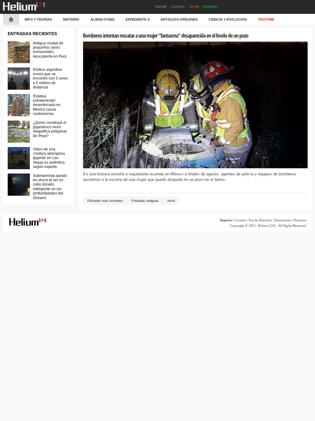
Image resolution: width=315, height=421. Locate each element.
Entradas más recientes (105, 200)
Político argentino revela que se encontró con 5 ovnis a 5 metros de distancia (50, 78)
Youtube (266, 19)
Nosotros (299, 220)
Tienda (194, 6)
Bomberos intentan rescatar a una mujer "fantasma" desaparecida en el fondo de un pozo (165, 35)
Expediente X (138, 19)
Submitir (161, 6)
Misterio (71, 19)
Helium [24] (266, 225)
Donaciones (282, 220)
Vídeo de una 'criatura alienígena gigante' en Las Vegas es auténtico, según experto (49, 158)
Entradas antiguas (145, 200)
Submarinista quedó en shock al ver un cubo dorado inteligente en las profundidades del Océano (50, 187)
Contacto (178, 6)
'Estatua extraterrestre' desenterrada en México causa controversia (47, 105)
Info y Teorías (38, 19)
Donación (210, 6)
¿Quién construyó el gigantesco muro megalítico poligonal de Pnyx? (50, 129)
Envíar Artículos (260, 220)
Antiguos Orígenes (179, 19)
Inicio (171, 200)
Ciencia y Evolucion (228, 19)
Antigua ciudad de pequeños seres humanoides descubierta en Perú (50, 50)
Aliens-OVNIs (102, 19)
